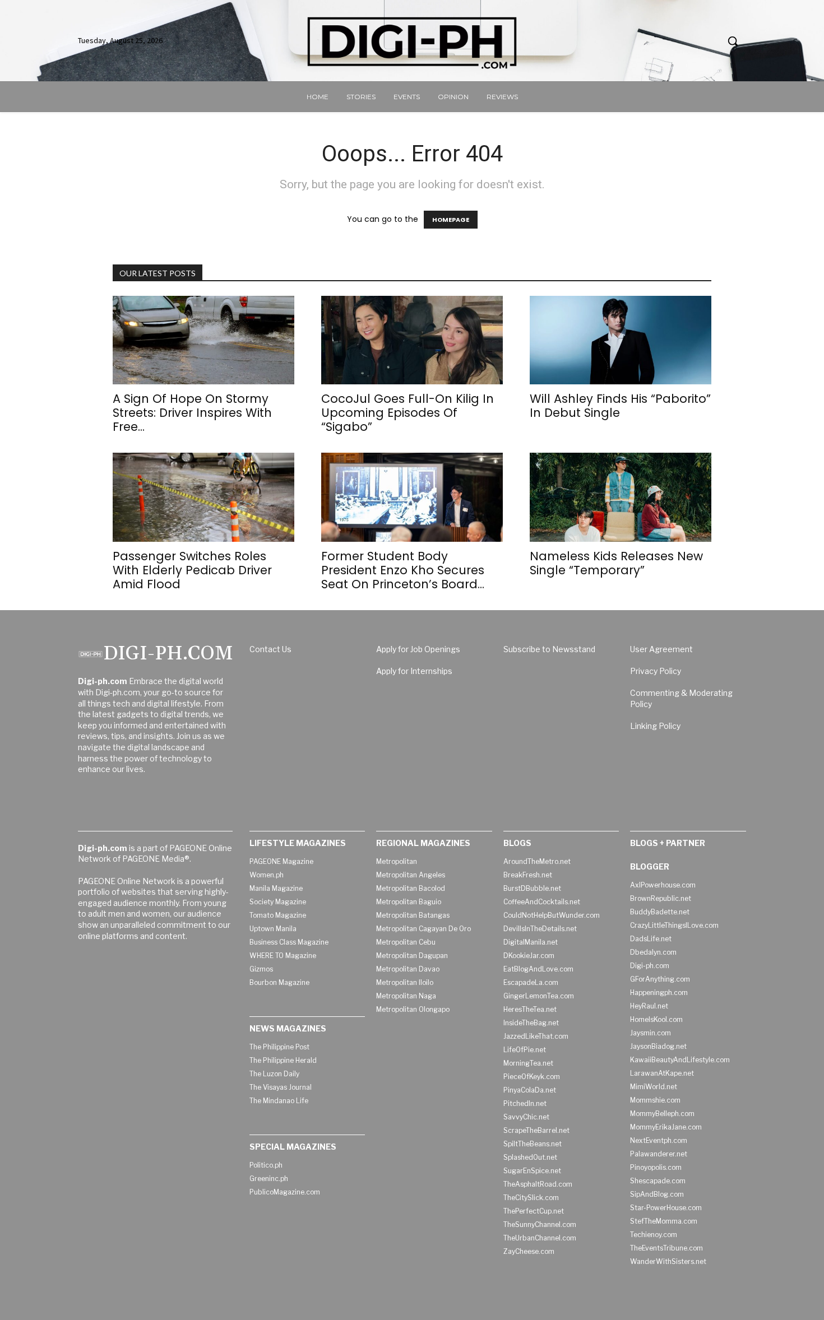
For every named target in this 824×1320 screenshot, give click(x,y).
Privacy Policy (655, 671)
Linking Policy (655, 726)
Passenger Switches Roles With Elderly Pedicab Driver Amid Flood (192, 570)
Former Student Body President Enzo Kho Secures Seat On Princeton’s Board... (402, 570)
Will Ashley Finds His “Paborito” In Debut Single (620, 406)
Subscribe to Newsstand (549, 649)
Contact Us (270, 649)
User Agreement (661, 649)
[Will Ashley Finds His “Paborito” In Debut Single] (620, 340)
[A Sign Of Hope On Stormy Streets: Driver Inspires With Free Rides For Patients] (203, 340)
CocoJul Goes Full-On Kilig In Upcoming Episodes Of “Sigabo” (407, 413)
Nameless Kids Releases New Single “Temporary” (616, 563)
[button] (732, 40)
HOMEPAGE (450, 219)
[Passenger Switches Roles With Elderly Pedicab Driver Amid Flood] (203, 497)
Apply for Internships (414, 671)
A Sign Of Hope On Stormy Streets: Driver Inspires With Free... (192, 413)
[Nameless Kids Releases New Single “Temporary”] (620, 497)
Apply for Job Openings (418, 649)
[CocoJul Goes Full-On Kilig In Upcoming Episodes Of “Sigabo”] (412, 340)
